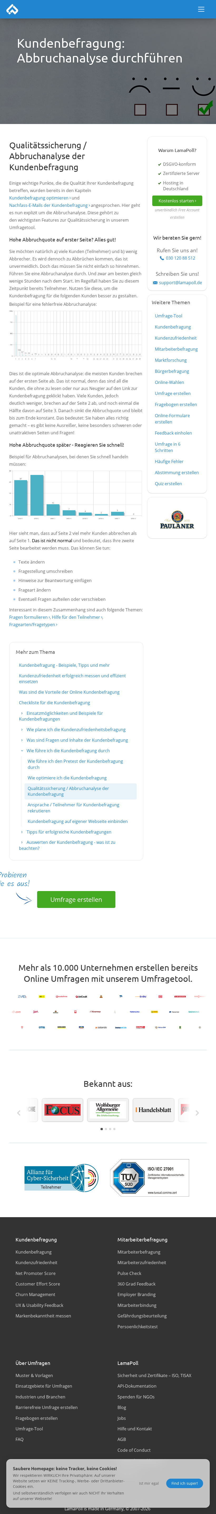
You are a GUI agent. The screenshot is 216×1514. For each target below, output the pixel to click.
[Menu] (201, 9)
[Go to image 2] (106, 1129)
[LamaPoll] (12, 9)
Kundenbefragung (173, 327)
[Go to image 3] (110, 1129)
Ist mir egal (149, 1483)
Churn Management (35, 1294)
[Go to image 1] (101, 1129)
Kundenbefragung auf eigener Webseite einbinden (78, 821)
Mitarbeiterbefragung (176, 349)
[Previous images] (18, 1113)
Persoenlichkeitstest (137, 1327)
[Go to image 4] (114, 1129)
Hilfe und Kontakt (134, 1429)
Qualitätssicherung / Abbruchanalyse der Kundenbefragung (68, 791)
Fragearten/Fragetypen (32, 624)
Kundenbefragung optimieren (38, 198)
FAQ (19, 1439)
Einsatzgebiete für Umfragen (44, 1386)
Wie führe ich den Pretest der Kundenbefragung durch (75, 764)
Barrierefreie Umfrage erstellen (47, 1407)
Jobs (121, 1418)
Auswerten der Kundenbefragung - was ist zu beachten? (67, 845)
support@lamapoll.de (180, 282)
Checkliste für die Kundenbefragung (54, 703)
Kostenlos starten (176, 201)
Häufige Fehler (169, 461)
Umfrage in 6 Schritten (167, 447)
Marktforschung (171, 360)
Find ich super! (184, 1483)
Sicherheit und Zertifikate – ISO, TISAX (154, 1375)
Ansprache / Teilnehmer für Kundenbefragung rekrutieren (73, 807)
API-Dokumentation (136, 1386)
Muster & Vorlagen (34, 1375)
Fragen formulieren (28, 617)
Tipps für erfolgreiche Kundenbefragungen (68, 832)
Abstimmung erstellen (177, 472)
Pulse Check (129, 1273)
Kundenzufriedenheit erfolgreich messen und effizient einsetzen (72, 678)
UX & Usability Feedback (39, 1305)
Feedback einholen (173, 433)
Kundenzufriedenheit (176, 338)
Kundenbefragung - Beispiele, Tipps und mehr (64, 665)
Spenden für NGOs (136, 1397)
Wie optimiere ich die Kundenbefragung (67, 778)
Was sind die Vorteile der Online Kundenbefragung (69, 692)
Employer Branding (136, 1294)
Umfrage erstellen (76, 899)
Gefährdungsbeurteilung (142, 1316)
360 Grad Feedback (136, 1284)
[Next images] (197, 1113)
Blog (121, 1407)
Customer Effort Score (38, 1284)
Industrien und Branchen (40, 1397)
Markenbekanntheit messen (43, 1316)
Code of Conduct (134, 1450)
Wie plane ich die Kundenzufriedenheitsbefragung (76, 729)
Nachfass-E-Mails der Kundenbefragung (48, 205)
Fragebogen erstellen (176, 404)
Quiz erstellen (168, 484)
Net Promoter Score (36, 1273)
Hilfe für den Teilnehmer (76, 617)
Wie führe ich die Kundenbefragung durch (68, 751)
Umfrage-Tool (168, 316)
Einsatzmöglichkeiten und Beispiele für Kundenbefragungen (61, 716)
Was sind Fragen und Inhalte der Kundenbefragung (77, 740)
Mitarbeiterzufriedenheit (141, 1262)
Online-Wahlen (169, 382)
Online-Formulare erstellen (172, 419)
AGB (121, 1439)
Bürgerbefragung (172, 371)
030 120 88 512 (180, 258)
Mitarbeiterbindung (136, 1305)
